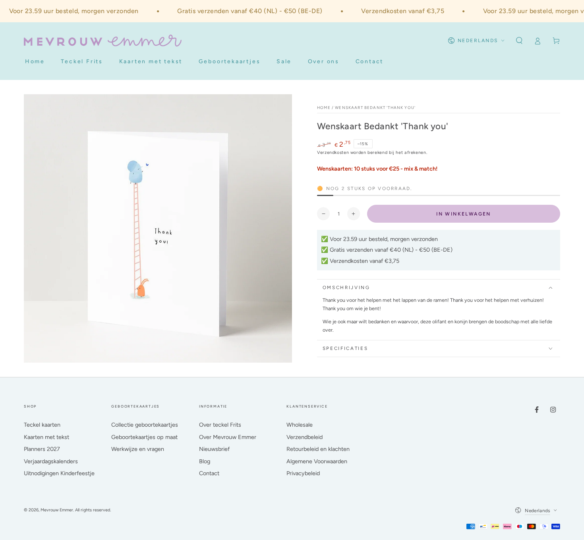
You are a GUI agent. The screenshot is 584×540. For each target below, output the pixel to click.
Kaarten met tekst (46, 437)
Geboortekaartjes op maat (144, 437)
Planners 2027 (42, 449)
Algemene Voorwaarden (316, 461)
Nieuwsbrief (214, 449)
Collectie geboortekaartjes (144, 424)
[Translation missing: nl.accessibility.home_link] (103, 41)
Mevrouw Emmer (57, 510)
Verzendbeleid (304, 437)
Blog (204, 461)
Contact (209, 473)
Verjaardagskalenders (51, 461)
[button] (519, 41)
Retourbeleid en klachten (318, 449)
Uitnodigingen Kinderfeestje (59, 473)
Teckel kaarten (42, 424)
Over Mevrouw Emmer (227, 437)
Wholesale (299, 424)
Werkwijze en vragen (137, 449)
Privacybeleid (303, 473)
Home (324, 107)
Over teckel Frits (220, 424)
